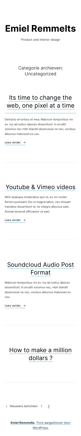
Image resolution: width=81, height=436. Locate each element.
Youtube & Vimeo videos (41, 187)
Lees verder (15, 142)
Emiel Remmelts (40, 28)
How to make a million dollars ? (40, 354)
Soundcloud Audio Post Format (40, 268)
